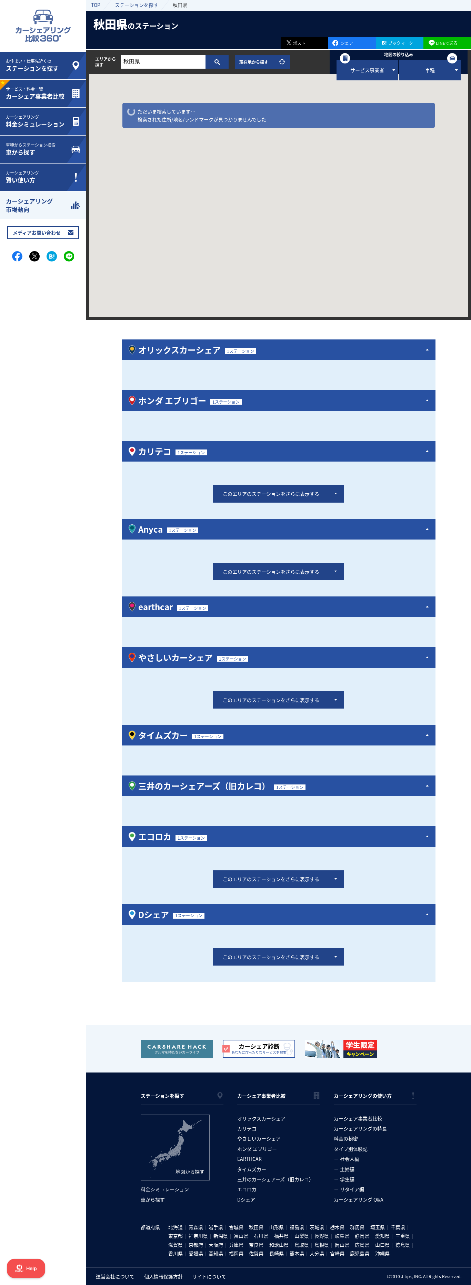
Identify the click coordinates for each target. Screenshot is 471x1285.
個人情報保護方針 (163, 1276)
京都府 (196, 1244)
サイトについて (209, 1276)
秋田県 (256, 1227)
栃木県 (337, 1227)
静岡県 (362, 1235)
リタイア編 (352, 1189)
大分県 (317, 1253)
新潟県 (220, 1235)
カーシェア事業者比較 (358, 1118)
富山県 (241, 1235)
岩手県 (216, 1227)
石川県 (261, 1235)
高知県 (216, 1253)
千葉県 (398, 1227)
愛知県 (382, 1235)
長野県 (321, 1235)
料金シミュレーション (165, 1189)
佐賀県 (256, 1253)
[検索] (217, 62)
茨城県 (317, 1227)
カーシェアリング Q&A (358, 1199)
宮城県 (236, 1227)
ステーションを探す (136, 4)
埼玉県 (377, 1227)
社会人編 (349, 1158)
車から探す (153, 1199)
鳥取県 (301, 1244)
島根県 (321, 1244)
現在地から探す (253, 62)
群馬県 (357, 1227)
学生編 (347, 1179)
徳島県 (402, 1244)
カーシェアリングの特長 (360, 1128)
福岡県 (236, 1253)
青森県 (196, 1227)
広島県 (362, 1244)
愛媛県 (196, 1253)
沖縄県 (382, 1253)
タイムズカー (251, 1169)
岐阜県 (342, 1235)
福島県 (297, 1227)
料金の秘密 (346, 1138)
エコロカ (247, 1189)
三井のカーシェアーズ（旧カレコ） (275, 1179)
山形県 (276, 1227)
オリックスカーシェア (261, 1118)
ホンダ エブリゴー (257, 1148)
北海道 (175, 1227)
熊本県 (297, 1253)
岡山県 (342, 1244)
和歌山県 (279, 1244)
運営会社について (115, 1276)
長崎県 (276, 1253)
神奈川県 (198, 1235)
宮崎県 (337, 1253)
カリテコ (247, 1128)
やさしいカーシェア (259, 1138)
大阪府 (216, 1244)
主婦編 (347, 1169)
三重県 (402, 1235)
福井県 (281, 1235)
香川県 (175, 1253)
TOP (95, 4)
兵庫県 (236, 1244)
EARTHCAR (249, 1158)
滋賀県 (175, 1244)
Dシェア (246, 1199)
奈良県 (256, 1244)
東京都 (175, 1235)
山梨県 (301, 1235)
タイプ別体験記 (351, 1148)
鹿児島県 (359, 1253)
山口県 (382, 1244)
